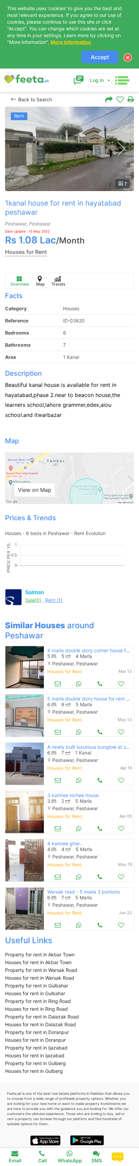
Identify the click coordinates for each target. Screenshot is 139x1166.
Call (42, 1160)
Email (15, 1160)
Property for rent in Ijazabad (36, 1048)
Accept (100, 57)
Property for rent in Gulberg (35, 1063)
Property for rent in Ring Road (38, 1001)
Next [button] (121, 149)
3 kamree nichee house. (73, 795)
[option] (69, 149)
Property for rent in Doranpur (37, 1032)
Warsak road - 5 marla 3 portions (83, 892)
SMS (96, 1160)
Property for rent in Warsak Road (41, 970)
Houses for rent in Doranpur (35, 1040)
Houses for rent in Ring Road (36, 1009)
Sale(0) (33, 600)
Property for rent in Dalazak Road (42, 1016)
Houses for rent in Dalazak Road (40, 1024)
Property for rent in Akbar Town (40, 954)
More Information (71, 42)
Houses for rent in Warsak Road (39, 978)
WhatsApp (70, 1160)
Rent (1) (53, 600)
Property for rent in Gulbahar (36, 985)
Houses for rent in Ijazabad (34, 1055)
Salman (34, 592)
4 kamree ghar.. (64, 843)
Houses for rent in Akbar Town (38, 962)
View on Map (34, 489)
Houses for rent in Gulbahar (35, 993)
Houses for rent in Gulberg (34, 1071)
